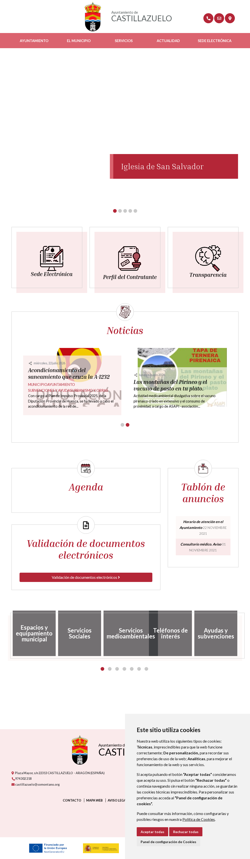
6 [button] (139, 669)
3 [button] (117, 669)
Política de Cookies (198, 819)
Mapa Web (94, 800)
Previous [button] (7, 633)
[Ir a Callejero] (230, 18)
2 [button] (110, 669)
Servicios (124, 41)
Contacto (72, 800)
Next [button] (242, 633)
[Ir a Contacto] (219, 18)
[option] (34, 633)
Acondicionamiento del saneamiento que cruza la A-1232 (69, 373)
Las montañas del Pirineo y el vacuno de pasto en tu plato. (170, 385)
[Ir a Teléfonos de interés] (208, 18)
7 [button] (146, 669)
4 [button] (124, 669)
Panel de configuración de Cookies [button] (168, 842)
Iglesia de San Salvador (162, 166)
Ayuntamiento (34, 41)
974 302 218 (23, 779)
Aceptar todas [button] (152, 832)
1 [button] (102, 669)
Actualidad (168, 41)
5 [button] (132, 669)
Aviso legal (118, 800)
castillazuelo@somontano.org (37, 784)
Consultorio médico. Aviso (200, 544)
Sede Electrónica (214, 41)
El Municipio (79, 41)
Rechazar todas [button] (185, 832)
